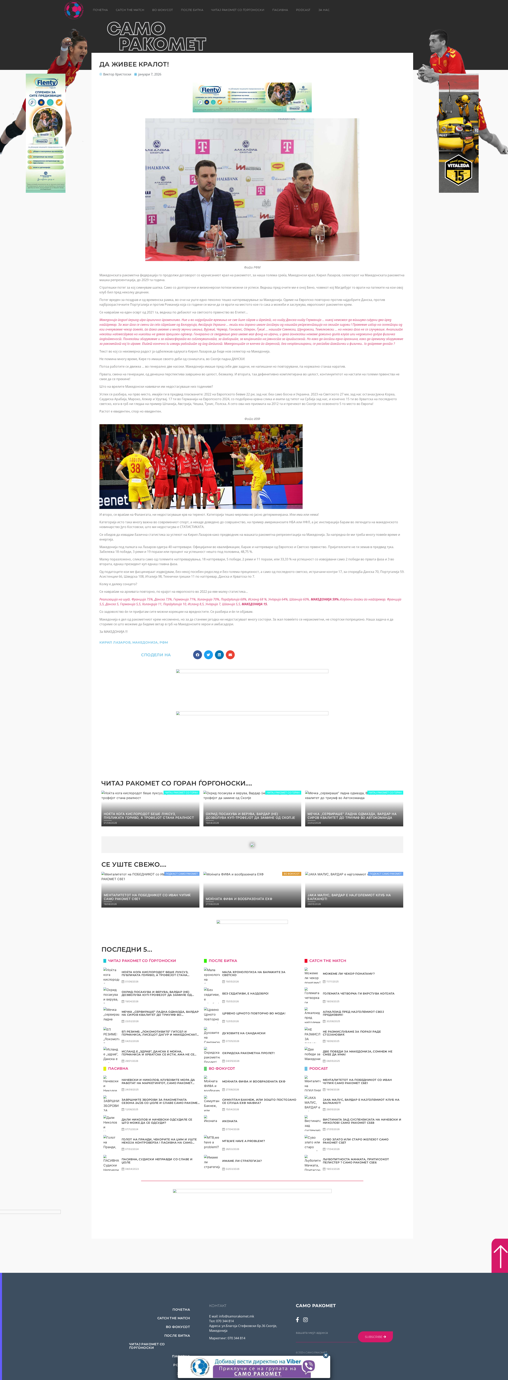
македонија (145, 642)
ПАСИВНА (280, 10)
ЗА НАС (324, 10)
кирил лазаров (115, 642)
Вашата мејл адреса (312, 1332)
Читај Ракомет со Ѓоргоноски (237, 10)
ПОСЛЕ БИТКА (192, 10)
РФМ (164, 642)
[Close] (326, 1355)
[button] (197, 654)
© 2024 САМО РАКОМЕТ (311, 1352)
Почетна (100, 10)
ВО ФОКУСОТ (162, 10)
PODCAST (303, 10)
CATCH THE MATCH (130, 10)
